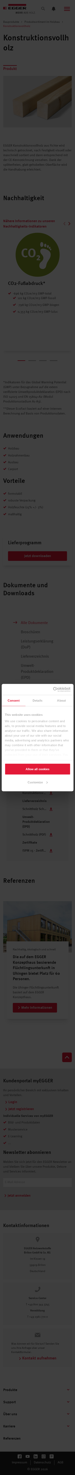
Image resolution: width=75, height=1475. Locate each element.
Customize (35, 782)
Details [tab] (37, 700)
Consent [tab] (14, 700)
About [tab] (61, 700)
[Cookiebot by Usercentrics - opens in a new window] (53, 689)
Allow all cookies (38, 769)
